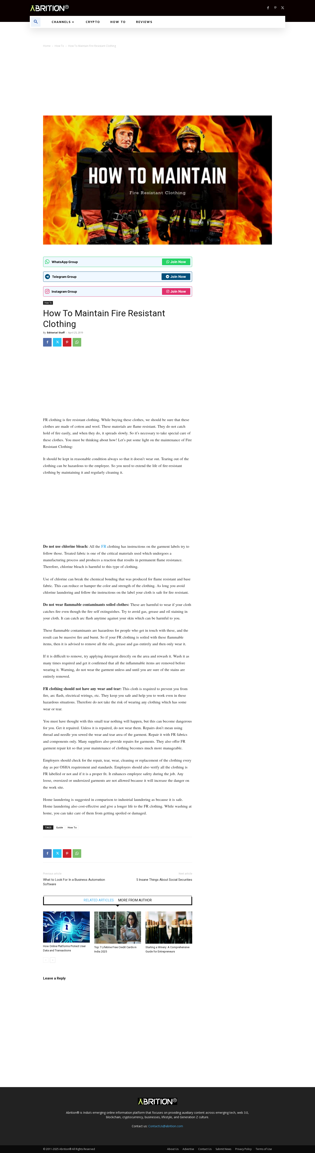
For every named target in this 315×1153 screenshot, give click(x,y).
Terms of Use (264, 1149)
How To (59, 46)
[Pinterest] (275, 8)
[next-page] (52, 960)
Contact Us (205, 1149)
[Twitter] (282, 8)
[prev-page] (45, 960)
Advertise (188, 1149)
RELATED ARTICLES (99, 900)
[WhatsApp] (77, 342)
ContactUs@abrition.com (165, 1126)
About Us (172, 1149)
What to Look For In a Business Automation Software (74, 882)
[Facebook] (268, 8)
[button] (35, 22)
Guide (59, 827)
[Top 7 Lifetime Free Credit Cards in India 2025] (117, 927)
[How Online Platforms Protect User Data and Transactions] (66, 927)
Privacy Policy (243, 1149)
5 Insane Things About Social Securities (164, 880)
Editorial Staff (56, 332)
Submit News (223, 1149)
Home (47, 46)
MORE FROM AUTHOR (135, 900)
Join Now (178, 262)
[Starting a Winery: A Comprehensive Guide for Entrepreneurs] (169, 927)
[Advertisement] (157, 83)
